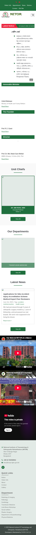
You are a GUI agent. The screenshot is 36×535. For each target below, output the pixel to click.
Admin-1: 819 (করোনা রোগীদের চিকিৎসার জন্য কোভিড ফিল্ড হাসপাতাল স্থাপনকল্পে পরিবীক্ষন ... (24, 39)
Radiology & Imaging (8, 497)
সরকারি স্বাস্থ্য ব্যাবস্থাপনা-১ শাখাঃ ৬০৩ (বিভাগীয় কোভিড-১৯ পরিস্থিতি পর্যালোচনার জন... (24, 66)
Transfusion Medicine (8, 505)
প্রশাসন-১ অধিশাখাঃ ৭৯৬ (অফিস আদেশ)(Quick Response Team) (23, 74)
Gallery (4, 487)
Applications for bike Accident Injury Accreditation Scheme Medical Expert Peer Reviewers (16, 296)
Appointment (17, 5)
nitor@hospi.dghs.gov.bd (11, 462)
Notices (29, 5)
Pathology (5, 500)
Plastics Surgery (7, 512)
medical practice (8, 304)
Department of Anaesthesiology (11, 514)
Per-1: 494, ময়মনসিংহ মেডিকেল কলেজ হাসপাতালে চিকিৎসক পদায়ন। (23, 49)
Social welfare (6, 509)
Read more (6, 320)
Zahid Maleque (7, 101)
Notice (4, 477)
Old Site (21, 8)
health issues (20, 304)
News (24, 5)
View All (18, 219)
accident (21, 302)
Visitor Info (7, 5)
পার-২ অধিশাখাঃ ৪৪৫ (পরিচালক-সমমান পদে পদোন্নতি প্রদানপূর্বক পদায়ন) (24, 57)
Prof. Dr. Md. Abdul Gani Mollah (13, 154)
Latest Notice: (9, 26)
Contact (14, 8)
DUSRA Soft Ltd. (26, 532)
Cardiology (5, 502)
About (3, 482)
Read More (5, 106)
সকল (31, 80)
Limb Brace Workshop (9, 507)
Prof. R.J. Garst (7, 128)
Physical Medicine (7, 517)
